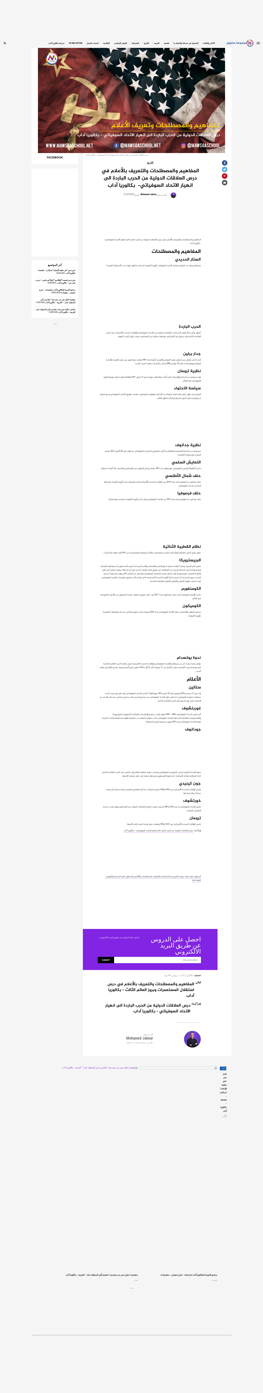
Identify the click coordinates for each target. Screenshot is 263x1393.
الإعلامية (106, 43)
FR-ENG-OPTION (75, 43)
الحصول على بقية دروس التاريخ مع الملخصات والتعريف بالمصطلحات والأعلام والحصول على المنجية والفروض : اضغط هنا (153, 878)
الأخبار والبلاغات (209, 43)
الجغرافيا (135, 43)
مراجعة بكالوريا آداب (56, 43)
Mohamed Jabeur (149, 194)
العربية (156, 43)
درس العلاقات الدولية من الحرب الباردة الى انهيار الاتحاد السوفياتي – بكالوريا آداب (158, 831)
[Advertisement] (131, 19)
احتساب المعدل (93, 43)
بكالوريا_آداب (186, 975)
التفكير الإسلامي (120, 43)
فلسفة (166, 43)
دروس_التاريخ (172, 975)
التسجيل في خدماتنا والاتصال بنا (186, 43)
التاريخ (146, 43)
